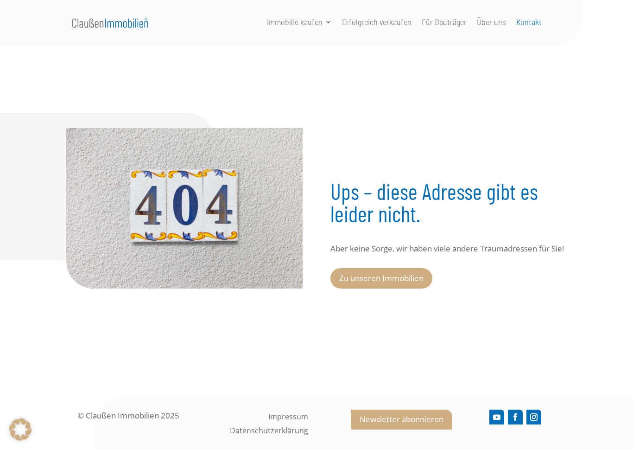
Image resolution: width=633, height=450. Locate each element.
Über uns (491, 23)
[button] (20, 429)
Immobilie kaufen (295, 23)
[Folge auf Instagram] (533, 417)
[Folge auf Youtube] (496, 417)
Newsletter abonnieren (401, 419)
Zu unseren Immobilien (381, 278)
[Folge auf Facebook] (515, 417)
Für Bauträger (444, 23)
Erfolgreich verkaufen (376, 23)
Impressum (288, 417)
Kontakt (529, 23)
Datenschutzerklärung (269, 431)
